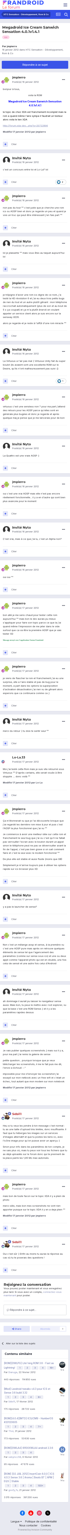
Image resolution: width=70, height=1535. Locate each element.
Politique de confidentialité (41, 1521)
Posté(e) (25, 81)
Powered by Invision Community (35, 1529)
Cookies (46, 1525)
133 (40, 1485)
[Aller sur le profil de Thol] (62, 1420)
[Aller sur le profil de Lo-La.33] (6, 759)
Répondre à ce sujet (35, 64)
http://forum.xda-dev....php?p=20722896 (25, 125)
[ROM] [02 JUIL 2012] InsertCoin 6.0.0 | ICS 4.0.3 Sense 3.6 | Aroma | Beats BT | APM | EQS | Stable (29, 1477)
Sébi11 (11, 1401)
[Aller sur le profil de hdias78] (62, 1449)
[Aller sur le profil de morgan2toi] (62, 1365)
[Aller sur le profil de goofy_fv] (62, 1475)
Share (17, 1328)
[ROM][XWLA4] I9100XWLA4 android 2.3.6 (28, 1447)
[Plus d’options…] (63, 80)
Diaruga (12, 1372)
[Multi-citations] (5, 144)
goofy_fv (13, 1490)
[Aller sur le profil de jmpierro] (6, 79)
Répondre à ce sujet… (22, 1309)
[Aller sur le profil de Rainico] (62, 1390)
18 (51, 1367)
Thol (10, 1431)
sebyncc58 (14, 1456)
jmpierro (12, 46)
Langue (15, 1521)
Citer (14, 144)
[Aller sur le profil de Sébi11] (6, 1116)
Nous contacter (28, 1525)
